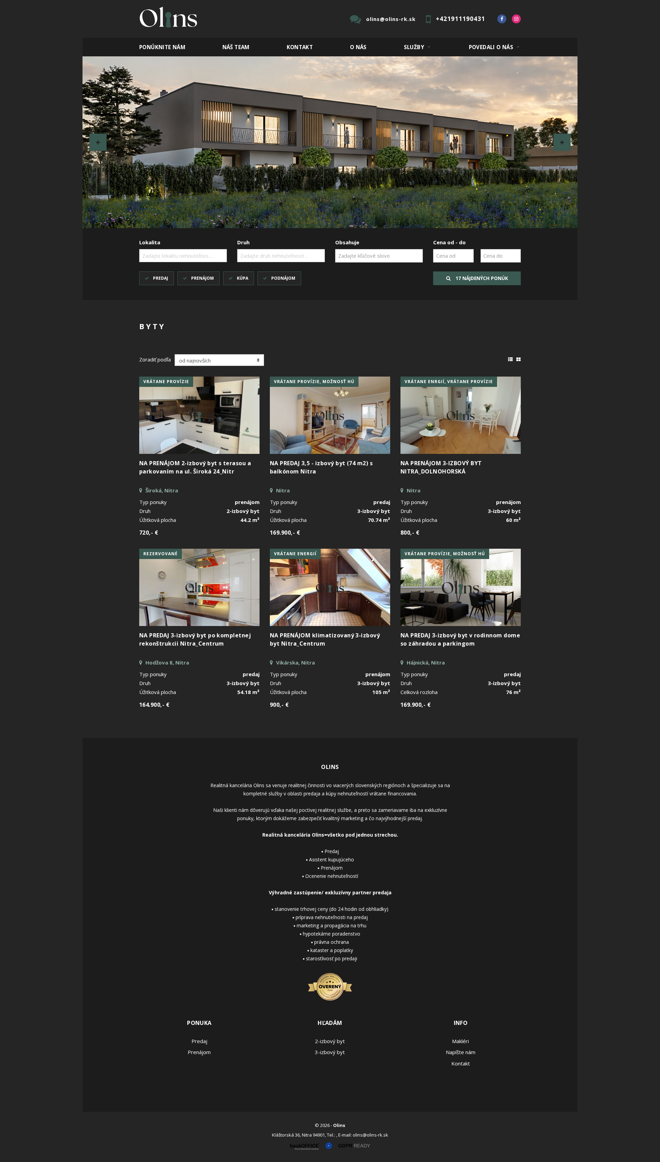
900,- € (279, 704)
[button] (98, 142)
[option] (330, 142)
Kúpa (242, 278)
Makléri (460, 1041)
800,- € (409, 532)
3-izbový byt (330, 1052)
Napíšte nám (460, 1052)
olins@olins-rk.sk (391, 18)
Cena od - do (449, 242)
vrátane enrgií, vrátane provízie (449, 381)
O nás (358, 47)
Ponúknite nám (162, 47)
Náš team (236, 47)
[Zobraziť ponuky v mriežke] (518, 358)
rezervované (160, 554)
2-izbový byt (330, 1041)
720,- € (148, 532)
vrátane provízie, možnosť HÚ (314, 381)
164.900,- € (154, 704)
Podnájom (283, 278)
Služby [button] (414, 47)
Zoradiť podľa (155, 359)
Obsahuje (347, 242)
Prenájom (202, 278)
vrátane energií (295, 554)
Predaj (160, 278)
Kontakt (300, 47)
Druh (243, 242)
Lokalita (149, 242)
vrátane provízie (166, 381)
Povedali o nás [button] (491, 47)
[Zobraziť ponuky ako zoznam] (510, 358)
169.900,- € (285, 532)
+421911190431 (460, 19)
